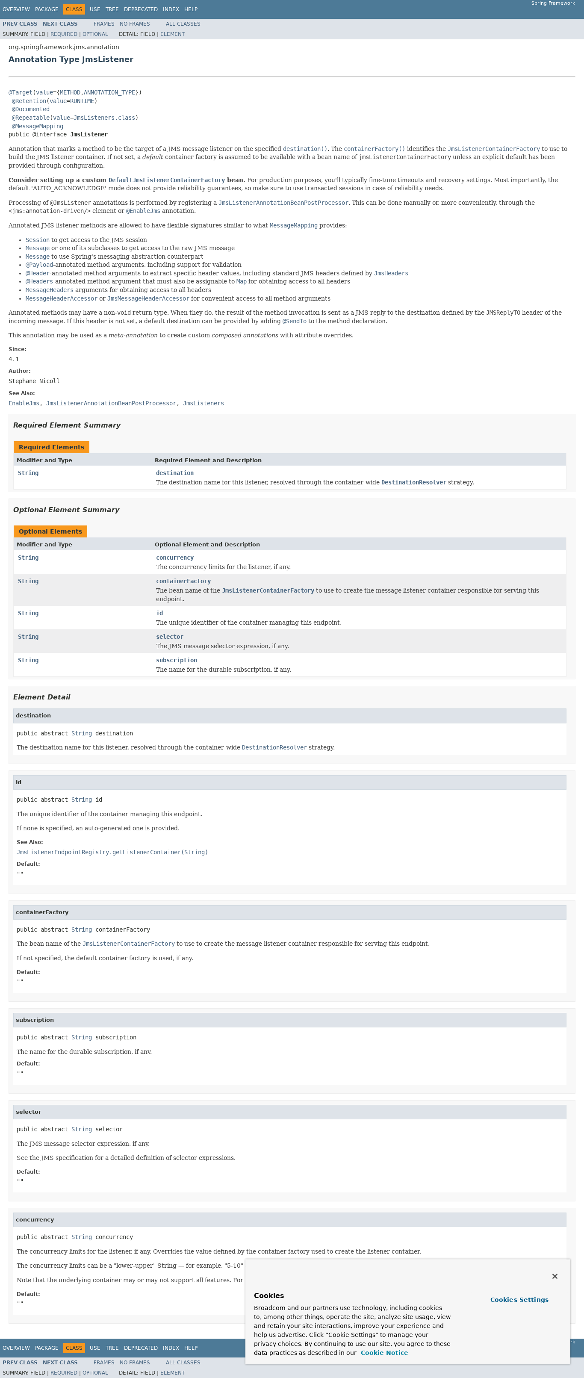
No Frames (135, 24)
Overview (16, 9)
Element (172, 34)
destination (175, 472)
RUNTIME (82, 100)
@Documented (31, 109)
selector (169, 636)
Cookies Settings (519, 1299)
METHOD (70, 92)
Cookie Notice (383, 1352)
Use (95, 9)
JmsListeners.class (104, 117)
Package (47, 9)
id (159, 613)
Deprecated (141, 9)
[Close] (555, 1276)
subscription (176, 660)
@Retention (29, 100)
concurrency (175, 557)
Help (191, 9)
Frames (104, 24)
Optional (95, 34)
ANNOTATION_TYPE (109, 92)
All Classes (183, 24)
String (28, 472)
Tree (112, 9)
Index (171, 9)
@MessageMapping (37, 126)
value (44, 92)
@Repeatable (31, 117)
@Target (20, 92)
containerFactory (183, 581)
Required (63, 34)
